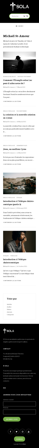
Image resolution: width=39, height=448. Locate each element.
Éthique (19, 197)
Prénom (5, 408)
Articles (9, 304)
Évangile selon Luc (9, 76)
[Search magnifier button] (27, 16)
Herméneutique (22, 145)
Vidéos (9, 309)
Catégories (10, 314)
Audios (9, 307)
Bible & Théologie (9, 111)
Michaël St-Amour (9, 87)
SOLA (24, 444)
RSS (4, 388)
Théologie (13, 255)
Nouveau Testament (24, 76)
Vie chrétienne (22, 111)
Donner (19, 439)
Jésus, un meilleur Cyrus (14, 149)
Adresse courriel (8, 400)
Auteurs (9, 312)
